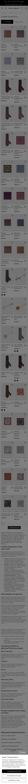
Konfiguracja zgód (14, 780)
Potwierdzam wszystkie (14, 771)
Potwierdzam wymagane (14, 775)
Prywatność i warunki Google (13, 766)
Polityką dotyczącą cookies (15, 761)
